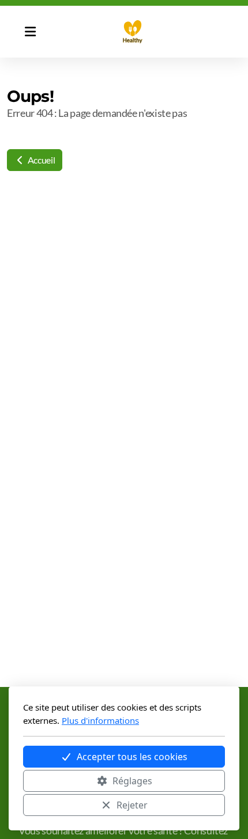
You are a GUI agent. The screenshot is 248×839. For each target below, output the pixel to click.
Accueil (40, 159)
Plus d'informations (100, 720)
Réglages (132, 781)
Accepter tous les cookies (132, 756)
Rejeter (132, 805)
